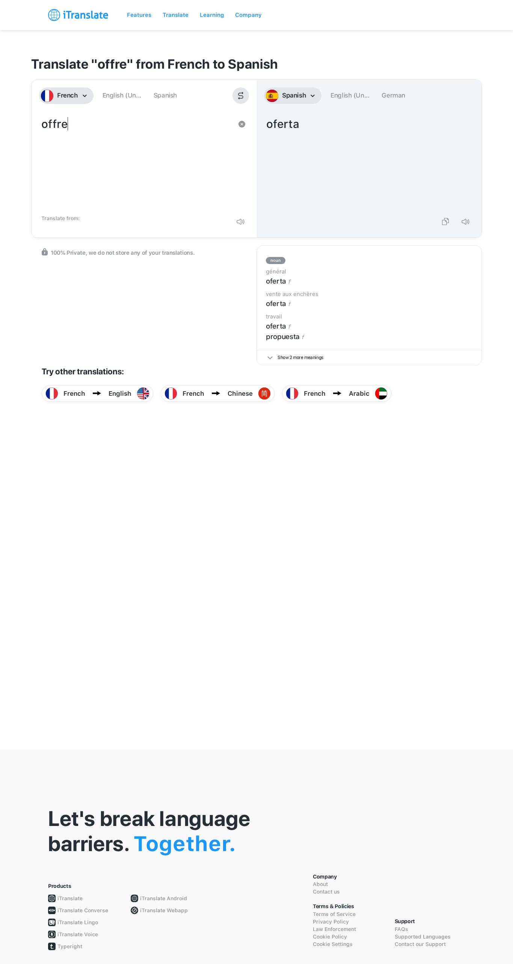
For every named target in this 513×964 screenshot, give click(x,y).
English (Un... (122, 95)
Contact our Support (420, 944)
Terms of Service (334, 914)
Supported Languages (423, 937)
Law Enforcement (334, 929)
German (393, 95)
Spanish (165, 95)
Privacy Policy (331, 922)
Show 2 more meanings (300, 357)
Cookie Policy (330, 937)
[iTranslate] (78, 15)
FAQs (401, 929)
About (320, 884)
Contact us (326, 892)
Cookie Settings (333, 944)
